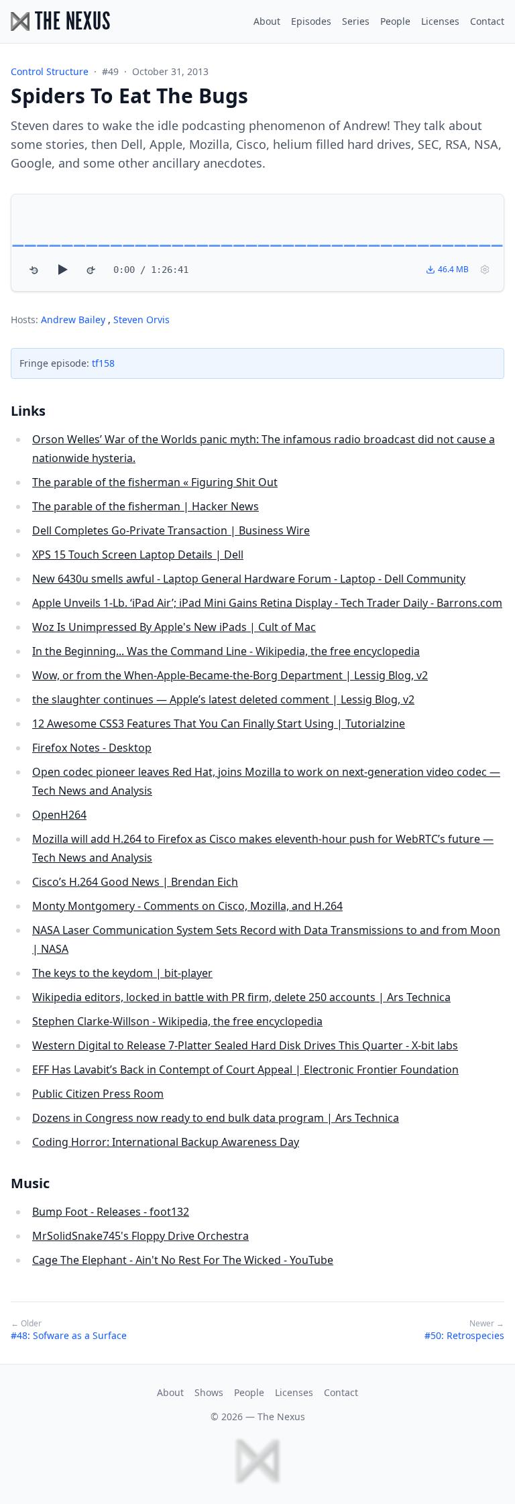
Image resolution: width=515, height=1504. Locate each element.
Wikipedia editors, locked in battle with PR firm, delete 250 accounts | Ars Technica (241, 997)
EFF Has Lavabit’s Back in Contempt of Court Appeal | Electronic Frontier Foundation (245, 1069)
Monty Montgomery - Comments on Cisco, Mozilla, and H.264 (187, 906)
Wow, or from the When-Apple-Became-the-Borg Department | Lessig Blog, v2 (230, 675)
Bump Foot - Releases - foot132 (110, 1211)
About (266, 21)
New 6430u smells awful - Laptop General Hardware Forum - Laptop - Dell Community (248, 578)
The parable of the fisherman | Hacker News (145, 506)
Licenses (440, 21)
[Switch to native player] (485, 270)
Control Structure (50, 71)
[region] (257, 243)
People (395, 21)
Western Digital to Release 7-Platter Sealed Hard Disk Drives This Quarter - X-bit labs (245, 1045)
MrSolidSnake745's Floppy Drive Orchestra (140, 1235)
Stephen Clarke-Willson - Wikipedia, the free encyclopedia (177, 1021)
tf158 (103, 363)
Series (355, 21)
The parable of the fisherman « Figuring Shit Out (155, 482)
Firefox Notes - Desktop (92, 747)
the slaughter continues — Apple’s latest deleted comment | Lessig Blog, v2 (223, 699)
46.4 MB (453, 269)
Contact (487, 21)
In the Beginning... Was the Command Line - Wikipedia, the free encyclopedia (226, 651)
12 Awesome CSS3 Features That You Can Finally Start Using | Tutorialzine (218, 723)
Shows (208, 1392)
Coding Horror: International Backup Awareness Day (165, 1142)
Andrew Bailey (74, 319)
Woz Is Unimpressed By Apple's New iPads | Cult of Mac (174, 627)
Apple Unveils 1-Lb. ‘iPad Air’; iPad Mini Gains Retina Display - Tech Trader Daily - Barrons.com (267, 602)
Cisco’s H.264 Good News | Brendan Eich (135, 881)
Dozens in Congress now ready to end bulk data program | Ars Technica (215, 1117)
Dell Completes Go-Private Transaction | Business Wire (171, 530)
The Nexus (281, 1416)
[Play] (62, 269)
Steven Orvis (141, 319)
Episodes (311, 21)
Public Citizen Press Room (98, 1093)
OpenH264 (59, 814)
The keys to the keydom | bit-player (122, 973)
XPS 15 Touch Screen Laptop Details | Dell (137, 554)
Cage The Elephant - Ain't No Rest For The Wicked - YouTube (182, 1260)
